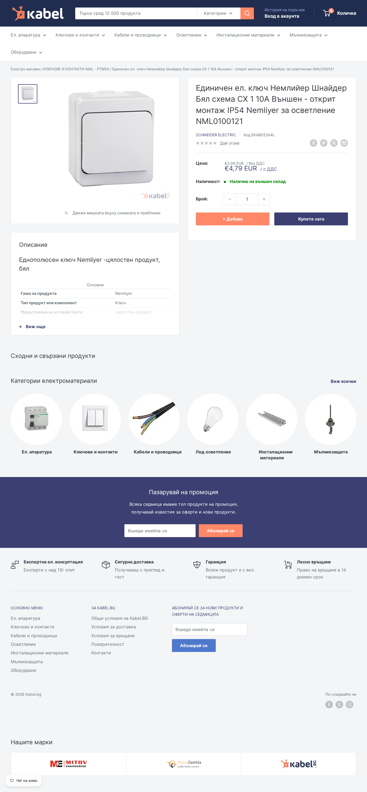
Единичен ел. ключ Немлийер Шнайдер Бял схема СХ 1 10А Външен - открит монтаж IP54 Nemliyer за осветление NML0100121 (223, 69)
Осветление (188, 35)
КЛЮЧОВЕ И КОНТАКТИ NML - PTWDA (76, 69)
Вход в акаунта (282, 16)
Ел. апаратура (25, 35)
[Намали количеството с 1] (229, 199)
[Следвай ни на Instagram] (349, 704)
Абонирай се (221, 530)
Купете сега (311, 219)
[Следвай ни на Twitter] (339, 704)
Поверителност (107, 644)
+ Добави (232, 219)
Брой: (202, 198)
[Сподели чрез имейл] (344, 143)
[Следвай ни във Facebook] (313, 143)
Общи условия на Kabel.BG (119, 618)
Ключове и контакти (77, 35)
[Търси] (247, 13)
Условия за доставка (113, 626)
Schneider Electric (216, 135)
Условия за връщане (113, 635)
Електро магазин (25, 69)
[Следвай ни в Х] (334, 143)
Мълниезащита (306, 35)
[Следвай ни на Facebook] (329, 704)
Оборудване (23, 52)
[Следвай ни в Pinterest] (324, 143)
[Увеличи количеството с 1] (264, 199)
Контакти (101, 652)
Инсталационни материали (245, 35)
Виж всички (344, 381)
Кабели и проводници (137, 35)
